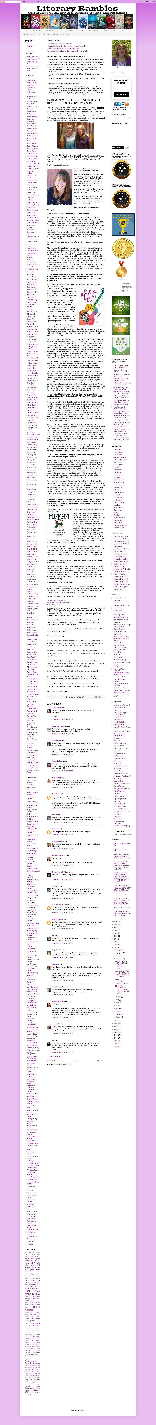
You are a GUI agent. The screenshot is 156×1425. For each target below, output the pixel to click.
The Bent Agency (32, 1141)
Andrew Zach (118, 710)
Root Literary (31, 1077)
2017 (116, 1021)
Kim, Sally (30, 392)
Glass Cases (118, 761)
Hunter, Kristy (31, 368)
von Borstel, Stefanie (31, 705)
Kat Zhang (117, 490)
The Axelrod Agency (31, 1137)
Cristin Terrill (118, 462)
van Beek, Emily (32, 689)
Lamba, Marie (31, 407)
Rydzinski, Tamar (32, 584)
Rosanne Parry (36, 1365)
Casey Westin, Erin (33, 164)
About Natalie (36, 30)
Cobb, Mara (30, 200)
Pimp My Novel (119, 645)
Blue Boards (118, 603)
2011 (116, 1038)
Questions (34, 1355)
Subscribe (121, 94)
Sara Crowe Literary (30, 1090)
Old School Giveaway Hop (122, 908)
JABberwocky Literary (31, 952)
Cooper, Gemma (32, 202)
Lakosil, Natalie (32, 405)
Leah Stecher (36, 1332)
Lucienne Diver (118, 781)
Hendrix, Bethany (32, 344)
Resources (36, 1363)
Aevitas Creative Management (32, 793)
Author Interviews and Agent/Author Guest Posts (83, 30)
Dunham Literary (32, 868)
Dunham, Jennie (32, 241)
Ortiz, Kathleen (32, 509)
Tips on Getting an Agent (122, 584)
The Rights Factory (33, 1170)
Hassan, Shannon (32, 331)
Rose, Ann (30, 572)
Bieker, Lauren (31, 119)
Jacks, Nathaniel (32, 373)
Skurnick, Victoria (32, 620)
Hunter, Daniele (32, 365)
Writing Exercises (119, 589)
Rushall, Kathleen (32, 582)
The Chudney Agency (31, 1148)
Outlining (27, 1350)
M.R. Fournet (36, 1336)
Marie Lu (116, 512)
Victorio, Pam (31, 699)
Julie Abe (27, 1330)
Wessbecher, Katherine (31, 735)
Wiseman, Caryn (32, 750)
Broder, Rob (30, 141)
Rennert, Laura (31, 546)
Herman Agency (32, 931)
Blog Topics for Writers (121, 549)
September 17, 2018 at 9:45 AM (62, 754)
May (117, 1005)
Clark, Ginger (31, 190)
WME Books (31, 1218)
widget (129, 834)
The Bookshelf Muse (120, 677)
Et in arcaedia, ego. (120, 753)
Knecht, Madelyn (32, 397)
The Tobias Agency (33, 1177)
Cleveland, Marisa (33, 195)
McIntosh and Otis (33, 1027)
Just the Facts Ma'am (121, 620)
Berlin (28, 814)
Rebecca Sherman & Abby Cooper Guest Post (122, 384)
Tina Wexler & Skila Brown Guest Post (120, 434)
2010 (116, 1041)
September (120, 959)
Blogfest (37, 1286)
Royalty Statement (120, 571)
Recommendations (31, 1361)
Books (38, 1296)
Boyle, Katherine (32, 136)
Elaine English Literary (121, 748)
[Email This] (94, 697)
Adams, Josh (31, 80)
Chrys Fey (55, 964)
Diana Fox (117, 741)
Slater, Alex (30, 622)
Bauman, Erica (32, 106)
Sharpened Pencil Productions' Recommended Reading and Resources (121, 671)
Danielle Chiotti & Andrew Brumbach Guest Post (122, 392)
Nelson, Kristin (31, 489)
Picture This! (118, 643)
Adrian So (27, 1256)
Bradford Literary (32, 824)
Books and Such (119, 724)
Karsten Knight (118, 487)
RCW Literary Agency (31, 1064)
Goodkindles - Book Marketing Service (120, 614)
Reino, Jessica (32, 541)
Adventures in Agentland (122, 705)
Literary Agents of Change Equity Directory (122, 625)
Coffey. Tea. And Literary (122, 731)
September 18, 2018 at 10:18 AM (63, 957)
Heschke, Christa (32, 360)
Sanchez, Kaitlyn (32, 587)
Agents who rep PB (33, 59)
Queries (27, 1355)
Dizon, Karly (31, 225)
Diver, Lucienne (32, 223)
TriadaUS (30, 1190)
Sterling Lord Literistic (31, 1122)
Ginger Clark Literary (31, 920)
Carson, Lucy (31, 161)
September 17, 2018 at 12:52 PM (63, 822)
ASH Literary (31, 787)
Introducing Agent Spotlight (32, 46)
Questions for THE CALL (122, 569)
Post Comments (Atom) (63, 1064)
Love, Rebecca (32, 425)
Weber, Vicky (31, 713)
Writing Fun (30, 1241)
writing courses (125, 290)
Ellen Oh (116, 467)
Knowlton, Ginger (32, 400)
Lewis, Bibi (30, 420)
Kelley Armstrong (119, 492)
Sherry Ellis (36, 1373)
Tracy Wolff (34, 1382)
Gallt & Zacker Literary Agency (32, 911)
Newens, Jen (31, 494)
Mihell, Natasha (32, 477)
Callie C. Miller (36, 1298)
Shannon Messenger (120, 525)
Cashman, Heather (33, 169)
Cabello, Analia (32, 153)
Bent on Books (118, 719)
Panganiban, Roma (33, 517)
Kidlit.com (117, 622)
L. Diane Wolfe (57, 841)
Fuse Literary (31, 908)
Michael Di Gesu (57, 1001)
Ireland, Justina (32, 370)
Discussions (28, 1312)
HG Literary (30, 925)
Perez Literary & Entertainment (32, 1057)
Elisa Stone (36, 1316)
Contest (31, 1304)
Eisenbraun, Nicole (33, 251)
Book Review (29, 1296)
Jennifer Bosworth (119, 480)
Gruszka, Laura (32, 321)
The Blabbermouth (120, 806)
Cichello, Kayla (32, 187)
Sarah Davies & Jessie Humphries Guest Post (121, 439)
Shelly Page (28, 1373)
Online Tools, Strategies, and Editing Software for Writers (122, 638)
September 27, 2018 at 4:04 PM (62, 1052)
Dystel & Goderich (120, 743)
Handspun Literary (33, 928)
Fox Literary (31, 903)
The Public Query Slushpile (119, 680)
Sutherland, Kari (32, 659)
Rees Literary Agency (31, 1071)
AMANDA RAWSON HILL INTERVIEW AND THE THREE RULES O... (122, 974)
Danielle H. (55, 794)
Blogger (81, 1410)
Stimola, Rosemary (33, 654)
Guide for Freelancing (121, 617)
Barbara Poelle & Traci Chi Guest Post (121, 379)
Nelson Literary (32, 1043)
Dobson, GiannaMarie (31, 228)
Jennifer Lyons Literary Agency (32, 965)
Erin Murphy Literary (31, 887)
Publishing (36, 1352)
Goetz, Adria (31, 294)
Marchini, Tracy (32, 445)
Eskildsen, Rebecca (30, 258)
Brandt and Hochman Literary (32, 827)
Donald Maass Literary (31, 862)
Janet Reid (117, 763)
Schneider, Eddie (32, 596)
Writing (28, 1392)
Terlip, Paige (31, 669)
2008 (116, 1047)
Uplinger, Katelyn (32, 686)
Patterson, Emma (32, 522)
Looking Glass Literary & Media (32, 1001)
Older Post (100, 1061)
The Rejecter (118, 814)
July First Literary (32, 973)
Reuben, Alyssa (32, 551)
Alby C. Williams (35, 1272)
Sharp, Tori (30, 601)
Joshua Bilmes (118, 771)
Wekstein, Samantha (30, 719)
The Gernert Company (31, 1160)
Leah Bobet (117, 505)
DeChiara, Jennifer (33, 218)
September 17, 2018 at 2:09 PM (62, 865)
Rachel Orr (36, 1357)
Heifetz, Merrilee (32, 339)
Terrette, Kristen (32, 672)
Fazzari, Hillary (32, 262)
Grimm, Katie (31, 314)
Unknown (55, 829)
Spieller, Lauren (32, 644)
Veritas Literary (32, 1212)
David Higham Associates (31, 854)
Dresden (29, 866)
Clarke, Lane (31, 192)
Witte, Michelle (32, 753)
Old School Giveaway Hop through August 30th (63, 48)
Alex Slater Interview (120, 427)
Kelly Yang (28, 1332)
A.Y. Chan (28, 1252)
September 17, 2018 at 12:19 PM (63, 808)
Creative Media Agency (32, 845)
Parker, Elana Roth (33, 519)
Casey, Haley (31, 166)
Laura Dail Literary (33, 987)
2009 (116, 1044)
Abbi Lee (27, 1254)
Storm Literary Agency (31, 1133)
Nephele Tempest (119, 786)
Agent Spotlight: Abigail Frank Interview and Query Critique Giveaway (122, 913)
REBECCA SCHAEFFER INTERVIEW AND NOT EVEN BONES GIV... (122, 989)
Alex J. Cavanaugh (58, 726)
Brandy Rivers (118, 452)
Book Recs (36, 1294)
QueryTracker (118, 657)
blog (66, 631)
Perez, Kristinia (32, 524)
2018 (116, 948)
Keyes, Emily (31, 390)
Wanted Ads (32, 1386)
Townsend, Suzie (32, 679)
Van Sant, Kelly (32, 696)
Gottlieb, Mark (31, 302)
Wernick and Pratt (33, 1229)
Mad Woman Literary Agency (32, 1011)
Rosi (53, 935)
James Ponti (36, 1325)
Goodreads (65, 165)
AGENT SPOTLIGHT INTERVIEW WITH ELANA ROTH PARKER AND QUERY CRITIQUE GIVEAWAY (122, 865)
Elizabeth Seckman (58, 855)
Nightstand (117, 634)
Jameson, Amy (32, 378)
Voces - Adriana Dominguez (119, 822)
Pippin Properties (32, 1060)
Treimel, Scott (31, 681)
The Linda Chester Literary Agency (33, 1166)
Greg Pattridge (57, 777)
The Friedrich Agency (31, 1153)
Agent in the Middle (120, 707)
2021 (116, 939)
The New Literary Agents (122, 811)
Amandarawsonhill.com (55, 604)
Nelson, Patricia (32, 492)
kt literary (30, 1244)
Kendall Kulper (118, 495)
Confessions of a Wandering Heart (119, 735)
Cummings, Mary (32, 210)
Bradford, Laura (32, 138)
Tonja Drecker (56, 950)
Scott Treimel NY (32, 1094)
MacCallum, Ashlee (33, 434)
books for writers (126, 284)
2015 (116, 1026)
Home (25, 30)
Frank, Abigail (31, 277)
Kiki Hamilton (118, 497)
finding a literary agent (127, 287)
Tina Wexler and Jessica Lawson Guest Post (122, 412)
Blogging (28, 1288)
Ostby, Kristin (31, 512)
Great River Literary (33, 923)
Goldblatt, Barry (32, 300)
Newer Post (51, 1061)
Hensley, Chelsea (32, 351)
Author (38, 1278)
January (119, 1017)
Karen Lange (56, 740)
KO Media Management (31, 976)
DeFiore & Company (30, 858)
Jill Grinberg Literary (31, 969)
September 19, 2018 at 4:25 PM (62, 1017)
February (119, 1014)
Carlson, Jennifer (32, 159)
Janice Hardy (118, 477)
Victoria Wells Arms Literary (31, 1215)
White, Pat (30, 743)
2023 (116, 933)
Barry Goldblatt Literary (121, 717)
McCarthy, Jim (31, 455)
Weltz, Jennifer (32, 730)
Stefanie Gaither (119, 528)
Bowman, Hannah (32, 133)
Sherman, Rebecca (33, 604)
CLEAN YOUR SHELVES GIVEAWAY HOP (122, 981)
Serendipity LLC (32, 1096)
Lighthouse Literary (33, 994)
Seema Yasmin (35, 1371)
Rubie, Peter (31, 574)
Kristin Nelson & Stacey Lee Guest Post (121, 423)
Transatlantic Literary (31, 1187)
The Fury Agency (32, 1156)
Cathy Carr (31, 1302)
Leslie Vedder (28, 1334)
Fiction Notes (118, 610)
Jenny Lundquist (119, 485)
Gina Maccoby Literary (31, 915)
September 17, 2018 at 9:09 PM (62, 929)
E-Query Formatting (120, 554)
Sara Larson (118, 520)
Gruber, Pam (31, 319)
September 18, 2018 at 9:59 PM (62, 995)
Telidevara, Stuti (32, 667)
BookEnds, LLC (119, 722)
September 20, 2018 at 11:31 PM (62, 1034)
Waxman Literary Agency (122, 826)
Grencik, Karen (32, 311)
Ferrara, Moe (31, 267)
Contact (121, 30)
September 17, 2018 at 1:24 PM (62, 834)
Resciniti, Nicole (32, 549)
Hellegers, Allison (32, 342)
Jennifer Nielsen (119, 482)
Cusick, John (31, 212)
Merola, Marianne (32, 475)
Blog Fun (36, 1284)
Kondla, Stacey (32, 402)
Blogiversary (36, 1288)
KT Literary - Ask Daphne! (122, 776)
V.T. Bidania (35, 1384)
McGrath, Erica (32, 465)
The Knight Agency (33, 1163)
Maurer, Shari (31, 452)
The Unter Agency (33, 1179)
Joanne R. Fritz (57, 761)
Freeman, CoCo (32, 282)
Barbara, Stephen (32, 101)
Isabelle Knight (29, 1325)
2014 (116, 1029)
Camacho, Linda (32, 156)
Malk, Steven (31, 442)
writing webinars (126, 283)
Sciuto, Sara (31, 599)
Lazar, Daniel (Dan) (33, 418)
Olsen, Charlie (31, 504)
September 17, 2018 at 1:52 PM (62, 849)
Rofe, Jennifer (31, 564)
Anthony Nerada (29, 1278)
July (117, 1000)
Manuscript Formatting (121, 561)
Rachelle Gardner (119, 796)
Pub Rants (117, 793)
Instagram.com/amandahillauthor (58, 602)
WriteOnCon (36, 1390)
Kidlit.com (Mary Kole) (121, 773)
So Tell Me (36, 1375)
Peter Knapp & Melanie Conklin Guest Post (121, 397)
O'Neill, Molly (31, 502)
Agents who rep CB (33, 57)
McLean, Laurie (32, 470)
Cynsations (117, 608)
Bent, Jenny (31, 114)
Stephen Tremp (57, 1024)
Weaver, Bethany (32, 708)
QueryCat (117, 655)
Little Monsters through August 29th (60, 43)
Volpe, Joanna (31, 702)
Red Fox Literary (32, 1067)
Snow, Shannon (32, 632)
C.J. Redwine (118, 454)
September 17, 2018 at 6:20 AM (62, 719)
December (119, 950)
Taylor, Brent (31, 664)
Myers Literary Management (31, 1039)
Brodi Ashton (28, 1298)
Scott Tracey (118, 522)
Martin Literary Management (31, 1024)
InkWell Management (31, 948)
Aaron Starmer (36, 1252)
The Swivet (117, 816)
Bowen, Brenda (32, 131)
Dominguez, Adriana (31, 233)
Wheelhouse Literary (31, 1233)
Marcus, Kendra (32, 447)
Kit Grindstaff (118, 500)
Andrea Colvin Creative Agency (32, 802)
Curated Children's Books (122, 605)
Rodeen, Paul (31, 559)
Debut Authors (32, 1308)
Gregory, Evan (31, 309)
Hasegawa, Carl (32, 329)
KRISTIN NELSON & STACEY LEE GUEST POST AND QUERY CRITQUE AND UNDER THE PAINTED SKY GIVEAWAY (121, 877)
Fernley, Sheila (32, 264)
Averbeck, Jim (31, 96)
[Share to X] (98, 697)
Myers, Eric (30, 487)
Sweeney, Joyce (32, 662)
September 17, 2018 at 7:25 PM (62, 912)
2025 (116, 927)
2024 (116, 930)
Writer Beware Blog (120, 688)
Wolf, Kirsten (31, 758)
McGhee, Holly (32, 462)
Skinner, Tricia (31, 617)
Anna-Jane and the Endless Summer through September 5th (68, 51)
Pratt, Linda (30, 529)
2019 (116, 945)
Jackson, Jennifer (32, 375)
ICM (28, 944)
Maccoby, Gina (32, 437)
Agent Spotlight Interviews (53, 30)
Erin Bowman (118, 472)
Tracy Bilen (28, 1382)
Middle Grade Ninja (120, 631)
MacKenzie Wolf (32, 1007)
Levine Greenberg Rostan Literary (32, 990)
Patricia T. (55, 886)
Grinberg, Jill (31, 316)
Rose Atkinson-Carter (30, 1367)
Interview (35, 1323)
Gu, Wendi (30, 324)
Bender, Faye (31, 111)
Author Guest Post (32, 1280)
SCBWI (116, 666)
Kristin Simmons (119, 502)
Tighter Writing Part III (121, 581)
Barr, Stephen (31, 104)
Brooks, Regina (32, 143)
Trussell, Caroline (32, 684)
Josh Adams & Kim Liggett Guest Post (120, 408)
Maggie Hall (117, 510)
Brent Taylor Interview (121, 420)
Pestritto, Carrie (32, 527)
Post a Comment (55, 1056)
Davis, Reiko (31, 215)
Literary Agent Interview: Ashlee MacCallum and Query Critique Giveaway (122, 856)
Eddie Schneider (119, 746)
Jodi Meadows (36, 1328)
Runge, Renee (31, 579)
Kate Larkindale (35, 1330)
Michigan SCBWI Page (61, 34)
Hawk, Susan (31, 337)
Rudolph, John (31, 577)
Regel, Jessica (32, 539)
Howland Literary (32, 942)
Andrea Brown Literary (31, 798)
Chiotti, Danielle (32, 180)
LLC (28, 984)
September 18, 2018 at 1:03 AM (62, 943)
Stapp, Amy (30, 647)
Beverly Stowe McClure (60, 872)
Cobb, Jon (30, 197)
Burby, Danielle (32, 148)
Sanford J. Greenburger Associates (31, 1085)
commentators (123, 834)
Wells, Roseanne (32, 727)
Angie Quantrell (57, 987)
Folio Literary (31, 900)
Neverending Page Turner (122, 788)
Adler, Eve (30, 85)
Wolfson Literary (32, 1236)
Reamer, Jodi (31, 536)
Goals (32, 1318)
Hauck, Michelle (32, 334)
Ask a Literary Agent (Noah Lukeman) (120, 713)
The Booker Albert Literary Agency (33, 1144)
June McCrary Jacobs (59, 905)
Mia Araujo (36, 1344)
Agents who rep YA (33, 66)
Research (28, 1363)
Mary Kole (117, 515)
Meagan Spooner (119, 517)
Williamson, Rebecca (30, 746)
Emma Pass (118, 470)
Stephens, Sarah (32, 652)
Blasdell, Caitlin (32, 126)
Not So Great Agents (120, 564)
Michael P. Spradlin (30, 1346)
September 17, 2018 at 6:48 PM (62, 898)
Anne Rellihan (35, 1276)
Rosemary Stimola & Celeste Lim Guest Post (121, 371)
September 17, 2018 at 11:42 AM (62, 787)
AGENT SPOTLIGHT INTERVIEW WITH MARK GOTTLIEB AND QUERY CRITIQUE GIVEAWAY (122, 888)
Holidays (32, 1321)
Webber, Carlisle (32, 711)
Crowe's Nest (118, 738)
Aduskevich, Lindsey (31, 88)
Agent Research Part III (121, 544)
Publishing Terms (119, 566)
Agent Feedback (35, 1256)
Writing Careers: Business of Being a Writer (122, 691)
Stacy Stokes (29, 1377)
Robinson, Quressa (33, 556)
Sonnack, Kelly (32, 639)
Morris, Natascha (32, 484)
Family (27, 1318)
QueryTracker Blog (120, 660)
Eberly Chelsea (32, 248)
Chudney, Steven (32, 182)
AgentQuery (117, 600)
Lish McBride (36, 1334)
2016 (116, 1023)
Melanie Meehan (57, 919)
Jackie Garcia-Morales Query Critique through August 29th (67, 46)
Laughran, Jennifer (33, 412)
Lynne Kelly (28, 1336)
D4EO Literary (31, 851)
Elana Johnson (118, 465)
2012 (116, 1035)
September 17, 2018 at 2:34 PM (62, 880)
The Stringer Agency (31, 1173)
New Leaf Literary (32, 1045)
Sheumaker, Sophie (33, 606)
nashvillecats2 (57, 708)
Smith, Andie (31, 627)
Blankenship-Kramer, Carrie (31, 122)
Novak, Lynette (32, 497)
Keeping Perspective (120, 559)
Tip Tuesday (34, 1380)
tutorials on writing (126, 286)
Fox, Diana (30, 274)
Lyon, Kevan (31, 432)
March (118, 1011)
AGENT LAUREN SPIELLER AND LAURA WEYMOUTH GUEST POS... (121, 964)
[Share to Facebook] (100, 697)
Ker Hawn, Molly (32, 387)
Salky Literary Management (31, 1080)
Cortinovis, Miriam (33, 205)
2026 (116, 924)
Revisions (28, 1365)
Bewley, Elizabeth (32, 116)
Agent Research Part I (121, 539)
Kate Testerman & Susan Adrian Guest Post (122, 430)
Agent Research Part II (121, 541)
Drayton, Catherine (33, 239)
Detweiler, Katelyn (33, 220)
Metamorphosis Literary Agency (32, 1035)
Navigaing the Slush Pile (122, 783)
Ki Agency (30, 982)
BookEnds (30, 819)
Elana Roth (117, 751)
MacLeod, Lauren (32, 439)
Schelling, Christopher (30, 590)
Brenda (54, 814)
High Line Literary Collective (32, 934)
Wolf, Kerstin (31, 755)
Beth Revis (117, 449)
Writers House (31, 1239)
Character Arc (118, 551)
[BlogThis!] (96, 697)
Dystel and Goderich (30, 876)
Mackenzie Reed (30, 1338)
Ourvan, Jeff (31, 514)
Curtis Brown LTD (32, 848)
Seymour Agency (32, 1099)
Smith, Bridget (31, 630)
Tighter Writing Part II (121, 579)
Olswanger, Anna (32, 507)
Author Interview (30, 1282)
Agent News (29, 1259)
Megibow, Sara (31, 472)
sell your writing (125, 288)
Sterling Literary (32, 1119)
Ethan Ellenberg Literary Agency (32, 892)
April (117, 1008)
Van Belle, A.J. (32, 691)
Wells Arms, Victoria (31, 724)
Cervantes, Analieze (30, 172)
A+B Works (30, 785)
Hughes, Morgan (32, 363)
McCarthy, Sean (32, 457)
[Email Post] (89, 697)
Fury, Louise (31, 284)
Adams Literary (32, 790)
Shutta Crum (28, 1375)
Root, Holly (30, 569)
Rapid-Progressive (120, 799)
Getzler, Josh (31, 289)
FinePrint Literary (32, 895)
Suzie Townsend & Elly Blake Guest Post (121, 366)
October (119, 956)
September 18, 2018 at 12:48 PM (63, 980)
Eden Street (31, 884)
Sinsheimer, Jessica (30, 614)
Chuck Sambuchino (120, 457)
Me (33, 1340)
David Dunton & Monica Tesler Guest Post (121, 401)
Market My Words (119, 629)
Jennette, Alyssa (32, 380)
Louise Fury (117, 778)
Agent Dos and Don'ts (121, 536)
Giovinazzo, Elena (33, 292)
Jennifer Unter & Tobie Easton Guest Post (121, 388)
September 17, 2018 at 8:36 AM (62, 734)
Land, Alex (30, 410)
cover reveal (28, 1394)
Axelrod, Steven (32, 99)
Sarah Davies (118, 801)
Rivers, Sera (31, 554)
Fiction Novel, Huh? (120, 556)
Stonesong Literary (33, 1130)
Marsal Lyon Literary (31, 1019)
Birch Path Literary (33, 816)
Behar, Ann (30, 109)
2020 (116, 942)
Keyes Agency (31, 979)
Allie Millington (29, 1274)
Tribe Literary (31, 1193)
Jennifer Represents (120, 766)
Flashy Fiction (31, 898)
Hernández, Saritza (33, 358)
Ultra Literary (31, 1204)
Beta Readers (29, 1284)
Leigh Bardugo (118, 507)
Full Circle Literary (33, 905)
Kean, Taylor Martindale (31, 384)
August (118, 997)
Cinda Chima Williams (121, 460)
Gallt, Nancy (31, 287)
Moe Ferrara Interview (121, 404)
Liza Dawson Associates (31, 997)
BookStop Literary (33, 821)
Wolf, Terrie (30, 760)
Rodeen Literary (32, 1074)
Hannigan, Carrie (32, 326)
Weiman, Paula (32, 716)
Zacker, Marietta (32, 768)
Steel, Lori (30, 649)
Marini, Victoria (32, 450)
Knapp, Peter (31, 395)
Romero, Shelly (32, 567)
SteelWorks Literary (30, 1115)
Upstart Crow (31, 1207)
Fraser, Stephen (32, 279)
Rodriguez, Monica (33, 562)
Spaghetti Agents (119, 574)
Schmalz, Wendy (32, 594)
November (119, 953)
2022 (116, 936)
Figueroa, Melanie (32, 269)
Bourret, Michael (32, 128)
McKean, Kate (31, 467)
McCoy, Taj (30, 460)
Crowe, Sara (31, 207)
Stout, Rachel (31, 657)
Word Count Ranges (120, 587)
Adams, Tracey (32, 83)
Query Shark (118, 652)
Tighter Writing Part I (120, 576)
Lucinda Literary (32, 1005)
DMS (53, 1040)
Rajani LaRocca (32, 1359)
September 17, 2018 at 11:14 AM (62, 771)
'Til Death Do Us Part (120, 895)
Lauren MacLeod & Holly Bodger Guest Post (122, 416)
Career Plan (29, 1300)
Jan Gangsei (28, 1328)
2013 (116, 1032)
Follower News (109, 30)
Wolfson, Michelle (32, 763)
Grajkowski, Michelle (30, 305)
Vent (28, 1209)
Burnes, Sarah (31, 151)
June (118, 1002)
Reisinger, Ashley (32, 544)
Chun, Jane (30, 185)
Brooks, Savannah (33, 146)
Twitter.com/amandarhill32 (56, 600)
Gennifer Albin (118, 475)
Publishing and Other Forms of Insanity (120, 648)
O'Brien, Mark (31, 499)
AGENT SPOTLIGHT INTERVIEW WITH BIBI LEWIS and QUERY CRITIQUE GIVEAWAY (122, 901)
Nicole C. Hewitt (35, 1348)
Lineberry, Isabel (32, 423)
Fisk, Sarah (30, 272)
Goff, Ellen (30, 297)
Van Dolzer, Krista (33, 694)
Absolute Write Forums (121, 598)
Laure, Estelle (31, 415)
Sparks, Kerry (31, 642)
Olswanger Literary (33, 1048)
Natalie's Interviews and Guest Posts (36, 34)
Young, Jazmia (32, 765)
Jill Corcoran (118, 768)
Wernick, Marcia (32, 732)
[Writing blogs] (121, 280)
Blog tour (29, 1286)
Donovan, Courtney (33, 236)
